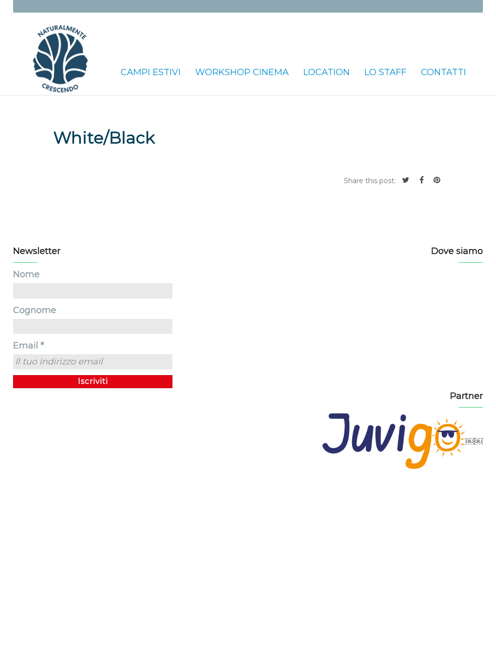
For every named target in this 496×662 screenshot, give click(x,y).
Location (326, 72)
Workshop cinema (242, 72)
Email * (28, 345)
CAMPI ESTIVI (151, 72)
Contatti (443, 72)
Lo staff (385, 72)
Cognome (34, 310)
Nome (26, 274)
